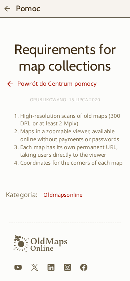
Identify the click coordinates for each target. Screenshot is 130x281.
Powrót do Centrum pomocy (56, 84)
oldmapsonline (62, 194)
